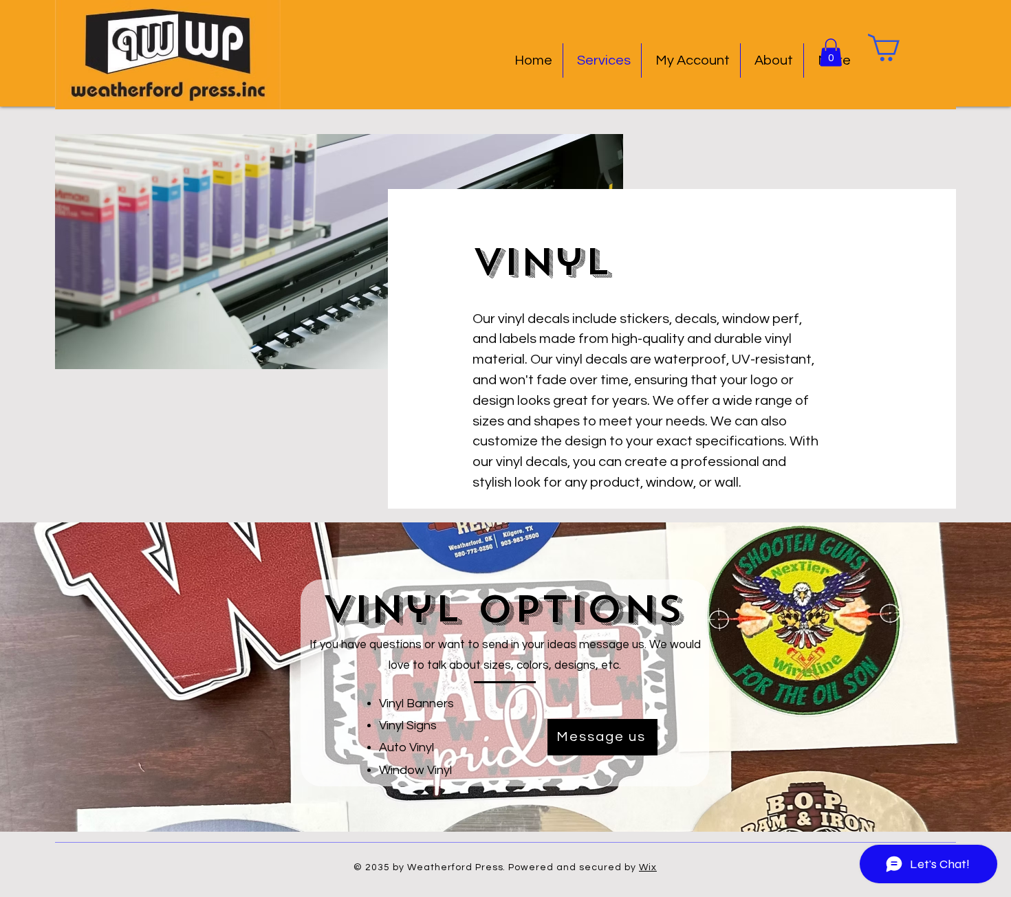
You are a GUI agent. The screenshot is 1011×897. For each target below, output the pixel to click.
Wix (648, 867)
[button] (830, 52)
